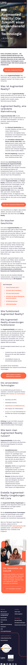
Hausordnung (4, 619)
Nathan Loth (9, 38)
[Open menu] (25, 3)
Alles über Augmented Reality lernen (13, 204)
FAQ (2, 622)
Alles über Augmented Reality (13, 70)
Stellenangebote (18, 613)
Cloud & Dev (4, 9)
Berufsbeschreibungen (20, 622)
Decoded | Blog (18, 620)
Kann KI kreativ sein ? (12, 287)
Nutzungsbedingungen (6, 631)
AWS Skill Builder (11, 304)
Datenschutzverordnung (6, 624)
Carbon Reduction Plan (6, 638)
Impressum (3, 626)
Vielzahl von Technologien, (17, 393)
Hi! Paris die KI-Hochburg (13, 290)
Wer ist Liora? (4, 611)
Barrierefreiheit (4, 640)
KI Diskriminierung (11, 301)
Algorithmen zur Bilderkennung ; (15, 405)
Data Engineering (17, 526)
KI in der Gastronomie (12, 293)
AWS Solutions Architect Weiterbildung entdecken (13, 375)
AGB (2, 629)
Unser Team (17, 611)
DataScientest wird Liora (20, 625)
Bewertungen (4, 617)
